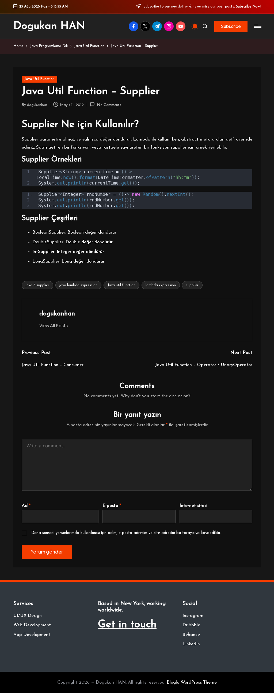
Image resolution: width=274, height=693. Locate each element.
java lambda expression (78, 285)
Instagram (192, 615)
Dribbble (191, 625)
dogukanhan (57, 314)
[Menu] (257, 26)
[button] (231, 26)
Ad (26, 505)
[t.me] (158, 26)
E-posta (111, 505)
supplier (192, 285)
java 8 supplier (37, 285)
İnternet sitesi (193, 505)
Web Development (32, 625)
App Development (31, 634)
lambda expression (161, 285)
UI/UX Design (27, 615)
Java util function (121, 285)
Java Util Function (39, 79)
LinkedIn (191, 644)
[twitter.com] (146, 26)
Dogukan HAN (49, 26)
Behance (191, 634)
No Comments (109, 105)
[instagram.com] (170, 26)
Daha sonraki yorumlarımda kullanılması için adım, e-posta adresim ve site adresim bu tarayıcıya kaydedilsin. (126, 533)
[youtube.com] (182, 26)
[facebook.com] (134, 26)
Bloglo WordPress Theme (192, 682)
